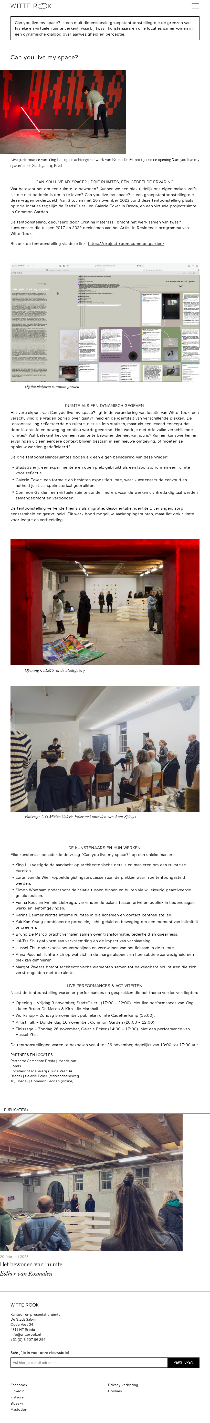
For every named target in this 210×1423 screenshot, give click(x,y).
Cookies (115, 1391)
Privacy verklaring (123, 1385)
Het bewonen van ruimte (31, 1265)
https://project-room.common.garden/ (126, 243)
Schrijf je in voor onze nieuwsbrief (39, 1352)
